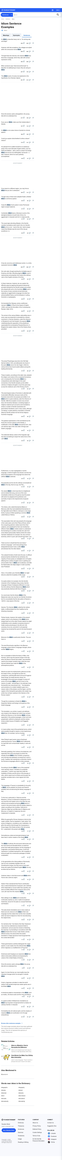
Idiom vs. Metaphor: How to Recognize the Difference (19, 1046)
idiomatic (3, 1098)
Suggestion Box (51, 1126)
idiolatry (3, 1090)
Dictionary (21, 1123)
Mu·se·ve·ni (4, 1074)
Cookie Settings (37, 1132)
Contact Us (50, 1123)
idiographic (4, 1087)
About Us (35, 1123)
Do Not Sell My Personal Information (38, 1140)
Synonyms (16, 35)
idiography (21, 1087)
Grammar (20, 1132)
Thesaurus (21, 1126)
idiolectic (21, 1093)
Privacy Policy (37, 1126)
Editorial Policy (37, 1129)
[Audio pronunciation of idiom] (2, 30)
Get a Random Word (8, 1130)
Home (2, 19)
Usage (20, 1139)
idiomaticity (21, 1101)
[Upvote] (24, 43)
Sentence (8, 19)
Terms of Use (36, 1136)
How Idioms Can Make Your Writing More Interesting (22, 1056)
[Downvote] (30, 43)
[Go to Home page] (8, 10)
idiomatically (4, 1101)
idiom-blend (21, 1096)
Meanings (6, 35)
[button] (53, 10)
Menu (58, 10)
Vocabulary (21, 1136)
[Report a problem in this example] (33, 43)
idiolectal (3, 1093)
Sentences (5, 15)
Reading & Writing (23, 1142)
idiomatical (21, 1098)
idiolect (20, 1090)
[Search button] (58, 15)
